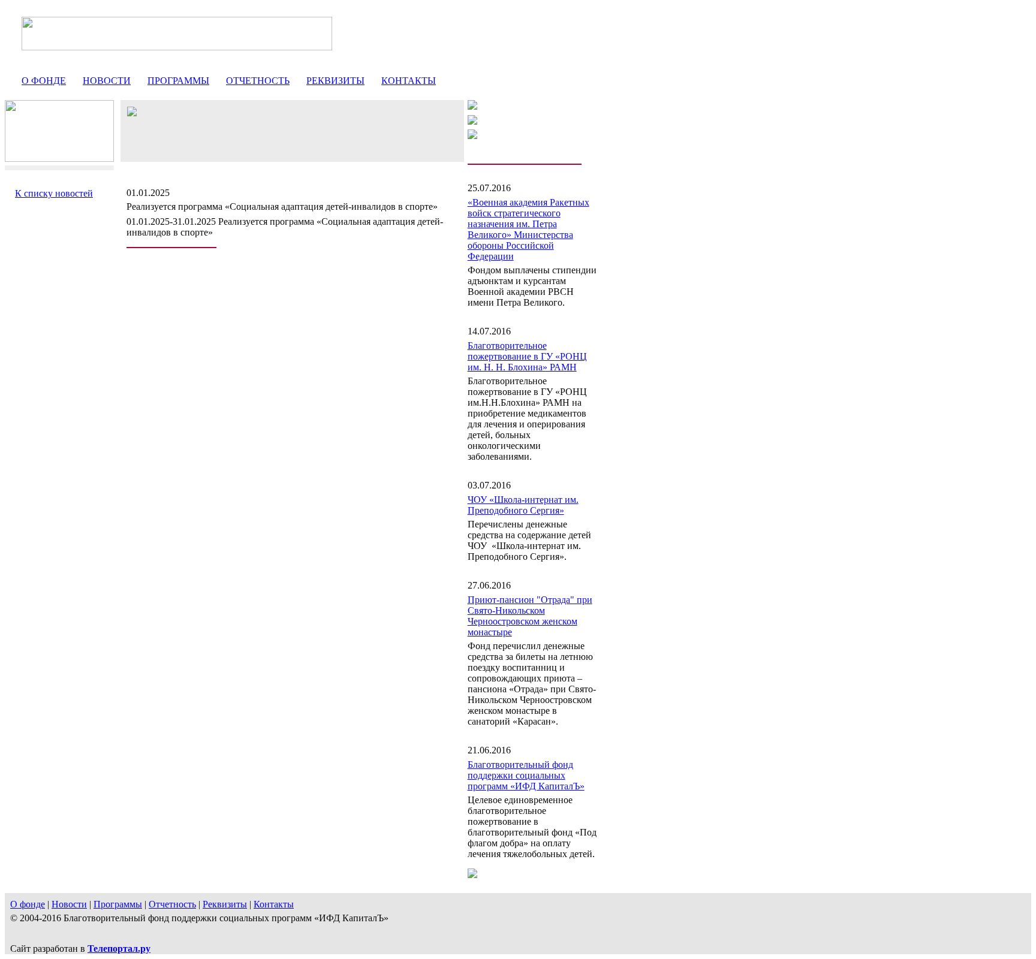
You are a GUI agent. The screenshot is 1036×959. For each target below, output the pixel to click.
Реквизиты (335, 81)
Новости (107, 81)
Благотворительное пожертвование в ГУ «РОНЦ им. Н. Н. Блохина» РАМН (527, 356)
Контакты (408, 81)
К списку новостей (54, 193)
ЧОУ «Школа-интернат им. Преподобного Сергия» (523, 504)
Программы (178, 81)
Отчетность (258, 81)
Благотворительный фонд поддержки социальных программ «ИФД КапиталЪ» (526, 775)
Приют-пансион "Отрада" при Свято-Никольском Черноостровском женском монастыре (530, 616)
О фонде (44, 81)
